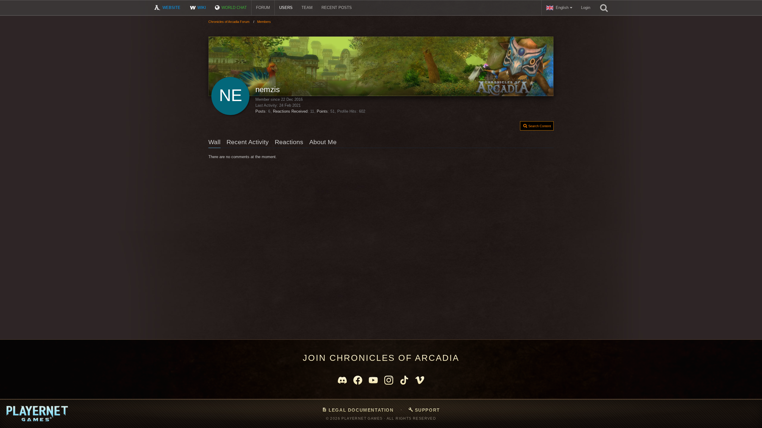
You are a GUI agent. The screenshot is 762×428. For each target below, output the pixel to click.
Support (424, 410)
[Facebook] (358, 380)
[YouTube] (373, 380)
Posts (260, 111)
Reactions (289, 142)
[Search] (604, 7)
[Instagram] (389, 380)
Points (322, 111)
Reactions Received (290, 111)
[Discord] (342, 380)
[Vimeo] (420, 380)
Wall (214, 142)
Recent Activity (248, 142)
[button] (559, 7)
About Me (323, 142)
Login (585, 7)
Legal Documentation (358, 410)
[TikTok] (404, 380)
